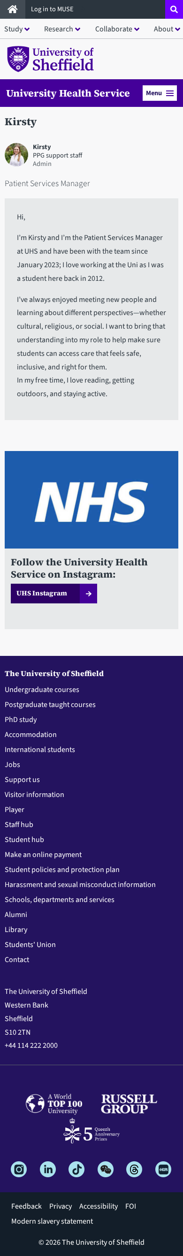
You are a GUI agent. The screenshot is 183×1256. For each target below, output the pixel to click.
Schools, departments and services (59, 900)
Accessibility (98, 1206)
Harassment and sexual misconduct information (80, 885)
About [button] (163, 29)
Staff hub (19, 825)
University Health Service (68, 93)
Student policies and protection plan (62, 870)
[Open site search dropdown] (174, 9)
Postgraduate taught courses (50, 704)
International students (40, 750)
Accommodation (31, 735)
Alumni (16, 915)
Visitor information (34, 795)
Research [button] (58, 29)
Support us (22, 780)
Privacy (60, 1206)
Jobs (12, 765)
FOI (130, 1206)
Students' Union (30, 945)
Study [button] (13, 29)
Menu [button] (154, 93)
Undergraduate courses (42, 689)
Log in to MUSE (53, 9)
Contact (17, 960)
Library (16, 930)
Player (14, 810)
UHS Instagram (41, 593)
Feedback (26, 1206)
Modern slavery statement (52, 1221)
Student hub (24, 840)
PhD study (21, 719)
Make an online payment (43, 855)
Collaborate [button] (113, 29)
